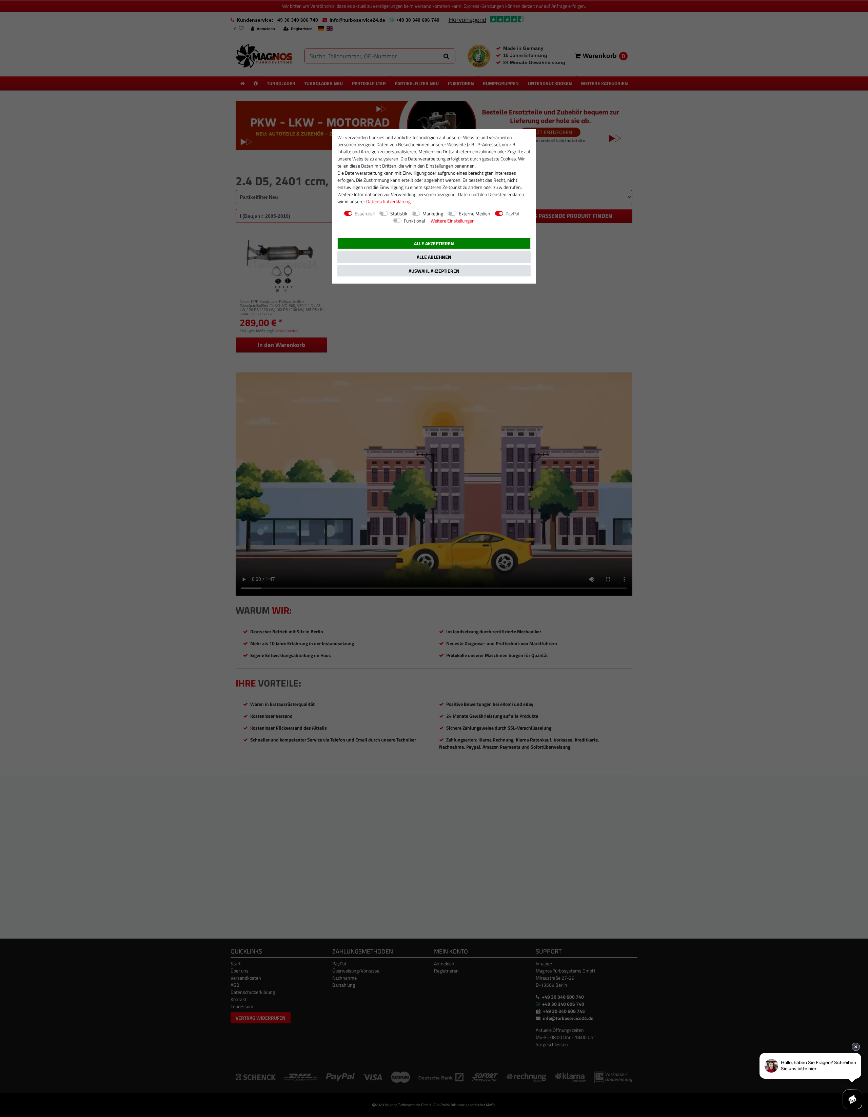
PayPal (512, 213)
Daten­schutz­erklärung (388, 201)
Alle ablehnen (434, 257)
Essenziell (365, 213)
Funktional (414, 220)
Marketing (432, 213)
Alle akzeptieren (434, 243)
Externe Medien (474, 213)
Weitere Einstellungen (453, 220)
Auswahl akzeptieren (434, 270)
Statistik (398, 213)
